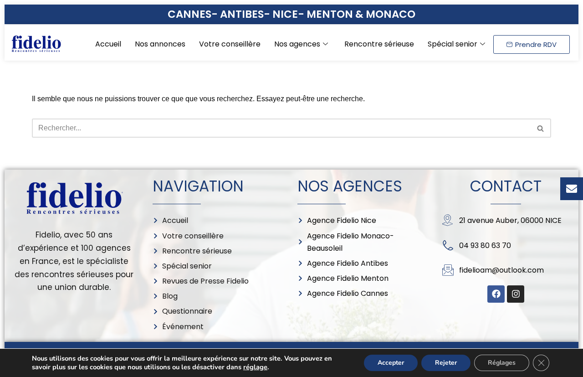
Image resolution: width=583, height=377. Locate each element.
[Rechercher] (541, 128)
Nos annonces (160, 44)
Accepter (391, 362)
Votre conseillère (230, 44)
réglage (255, 367)
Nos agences (297, 44)
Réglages (502, 362)
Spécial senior (452, 44)
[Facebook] (496, 294)
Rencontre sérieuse (379, 44)
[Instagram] (515, 294)
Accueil (108, 44)
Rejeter (446, 362)
